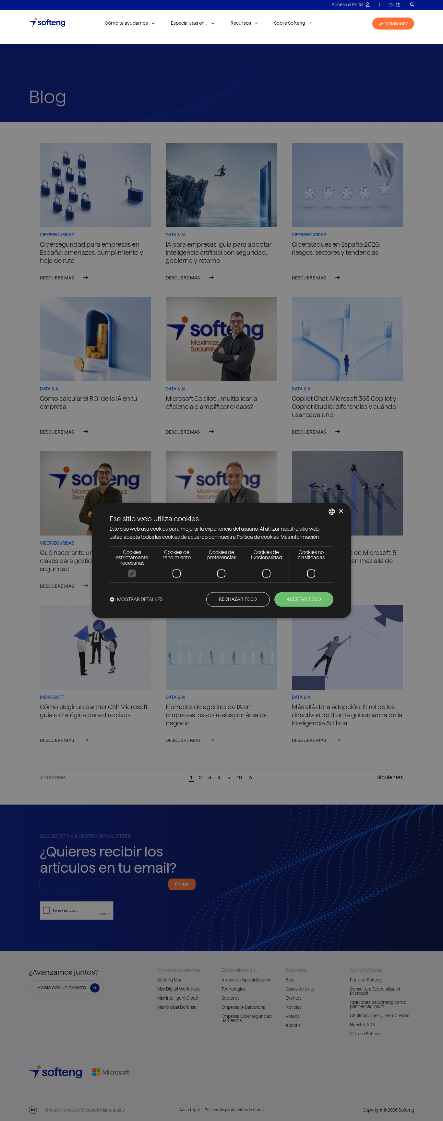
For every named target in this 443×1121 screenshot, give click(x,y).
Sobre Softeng (289, 23)
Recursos (241, 23)
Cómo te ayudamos (126, 23)
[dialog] (221, 560)
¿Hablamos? (393, 23)
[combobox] (332, 511)
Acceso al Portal (348, 4)
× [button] (340, 511)
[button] (136, 599)
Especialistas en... (189, 23)
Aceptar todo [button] (304, 599)
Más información (300, 537)
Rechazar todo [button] (238, 599)
